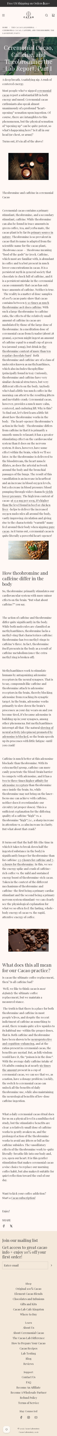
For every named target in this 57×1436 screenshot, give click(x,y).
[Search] (46, 15)
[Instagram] (28, 1417)
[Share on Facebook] (3, 1226)
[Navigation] (3, 15)
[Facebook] (21, 1417)
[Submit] (51, 1265)
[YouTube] (36, 1417)
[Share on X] (11, 1226)
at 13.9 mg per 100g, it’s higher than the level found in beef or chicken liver (26, 505)
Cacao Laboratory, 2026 (28, 1432)
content (24, 351)
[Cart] (53, 15)
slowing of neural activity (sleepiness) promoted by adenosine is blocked (27, 732)
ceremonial (44, 90)
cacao (5, 95)
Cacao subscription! (23, 1198)
